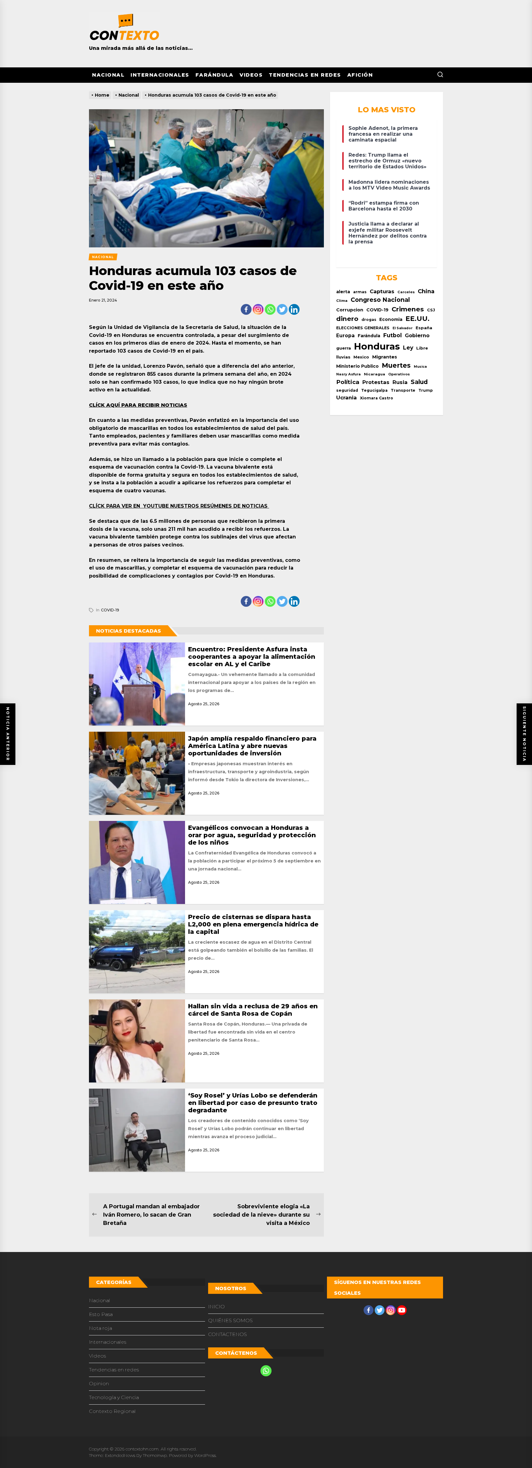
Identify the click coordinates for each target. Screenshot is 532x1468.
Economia (390, 319)
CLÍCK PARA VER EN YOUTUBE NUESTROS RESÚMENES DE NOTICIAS (179, 506)
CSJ (431, 310)
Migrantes (384, 357)
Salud (419, 382)
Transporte (403, 390)
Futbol (392, 335)
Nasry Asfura (348, 374)
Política (347, 382)
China (426, 291)
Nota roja (100, 1328)
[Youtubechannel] (402, 1310)
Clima (342, 300)
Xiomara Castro (376, 398)
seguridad (347, 390)
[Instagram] (258, 309)
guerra (343, 348)
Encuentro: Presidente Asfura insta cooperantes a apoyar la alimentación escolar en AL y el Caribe (251, 657)
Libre (422, 348)
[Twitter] (282, 309)
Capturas (382, 291)
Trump (425, 390)
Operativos (399, 374)
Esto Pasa (101, 1314)
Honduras (377, 346)
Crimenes (408, 309)
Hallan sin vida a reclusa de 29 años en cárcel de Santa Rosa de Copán (253, 1009)
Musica (420, 367)
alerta (343, 291)
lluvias (343, 356)
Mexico (361, 356)
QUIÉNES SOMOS (230, 1320)
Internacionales (160, 75)
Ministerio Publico (357, 366)
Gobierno (417, 335)
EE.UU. (417, 318)
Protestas (375, 382)
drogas (368, 319)
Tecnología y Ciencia (114, 1397)
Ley (408, 347)
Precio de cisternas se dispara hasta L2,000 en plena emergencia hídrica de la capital (253, 924)
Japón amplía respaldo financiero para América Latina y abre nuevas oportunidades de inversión (252, 746)
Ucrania (346, 397)
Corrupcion (349, 310)
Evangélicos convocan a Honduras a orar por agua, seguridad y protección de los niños (252, 835)
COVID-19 (110, 610)
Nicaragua (374, 374)
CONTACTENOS (227, 1334)
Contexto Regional (112, 1411)
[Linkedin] (294, 309)
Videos (251, 75)
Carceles (406, 292)
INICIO (216, 1307)
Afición (360, 75)
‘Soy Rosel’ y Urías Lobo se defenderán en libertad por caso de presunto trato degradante (252, 1103)
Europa (345, 335)
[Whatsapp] (270, 309)
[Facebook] (246, 309)
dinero (347, 318)
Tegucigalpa (374, 390)
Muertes (396, 365)
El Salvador (403, 328)
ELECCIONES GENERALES (362, 328)
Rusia (400, 382)
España (424, 328)
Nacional (108, 75)
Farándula (214, 75)
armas (360, 292)
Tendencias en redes (305, 75)
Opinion (99, 1383)
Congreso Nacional (380, 299)
